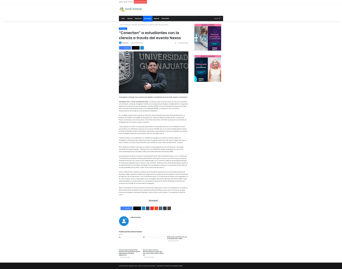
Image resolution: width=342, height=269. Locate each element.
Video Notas (165, 18)
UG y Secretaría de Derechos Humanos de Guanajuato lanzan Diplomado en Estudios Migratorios (129, 252)
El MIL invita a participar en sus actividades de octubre (177, 237)
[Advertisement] (188, 9)
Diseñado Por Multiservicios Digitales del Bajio (170, 266)
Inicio (123, 18)
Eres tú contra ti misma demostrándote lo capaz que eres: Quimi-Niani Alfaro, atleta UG (153, 252)
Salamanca (138, 18)
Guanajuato (147, 18)
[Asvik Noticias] (132, 9)
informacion (125, 43)
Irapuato (129, 18)
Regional (156, 18)
